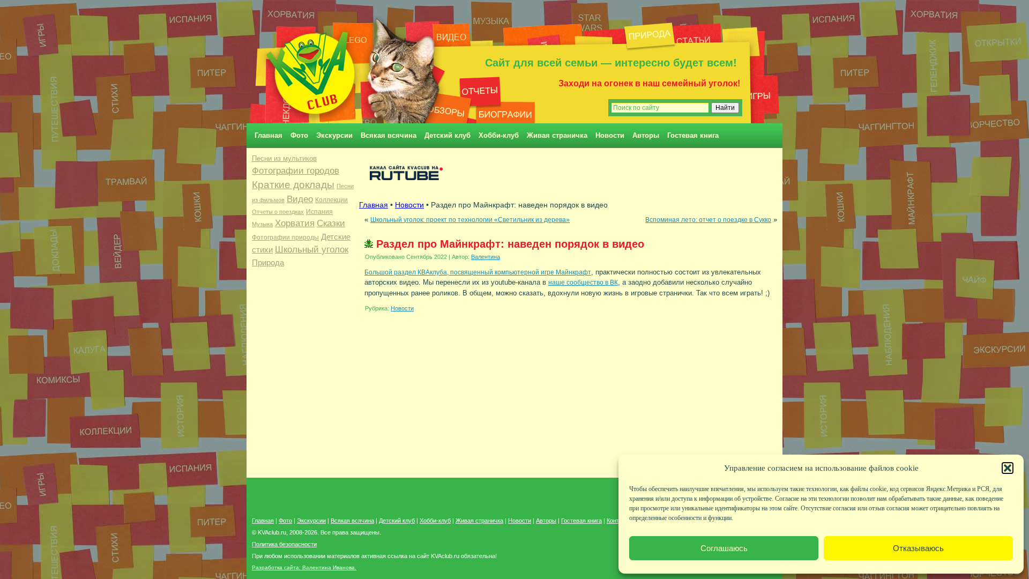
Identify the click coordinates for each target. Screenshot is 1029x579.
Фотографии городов (295, 171)
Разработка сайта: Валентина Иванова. (304, 567)
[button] (1007, 468)
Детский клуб (447, 135)
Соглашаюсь (724, 548)
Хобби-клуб (499, 135)
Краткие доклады (293, 184)
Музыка (262, 224)
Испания (319, 212)
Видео (300, 199)
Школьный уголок (311, 249)
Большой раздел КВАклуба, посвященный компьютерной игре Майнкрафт (477, 272)
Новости (609, 135)
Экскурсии (334, 135)
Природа (268, 262)
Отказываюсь (918, 548)
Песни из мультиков (284, 158)
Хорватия (295, 223)
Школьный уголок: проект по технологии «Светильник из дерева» (470, 219)
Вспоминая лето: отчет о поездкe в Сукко (708, 219)
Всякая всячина (388, 135)
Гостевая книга (693, 135)
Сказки (331, 223)
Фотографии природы (285, 237)
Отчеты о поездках (278, 212)
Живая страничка (557, 135)
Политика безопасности (284, 544)
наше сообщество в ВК (583, 282)
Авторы (645, 135)
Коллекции (331, 200)
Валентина (485, 257)
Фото (299, 135)
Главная (268, 135)
